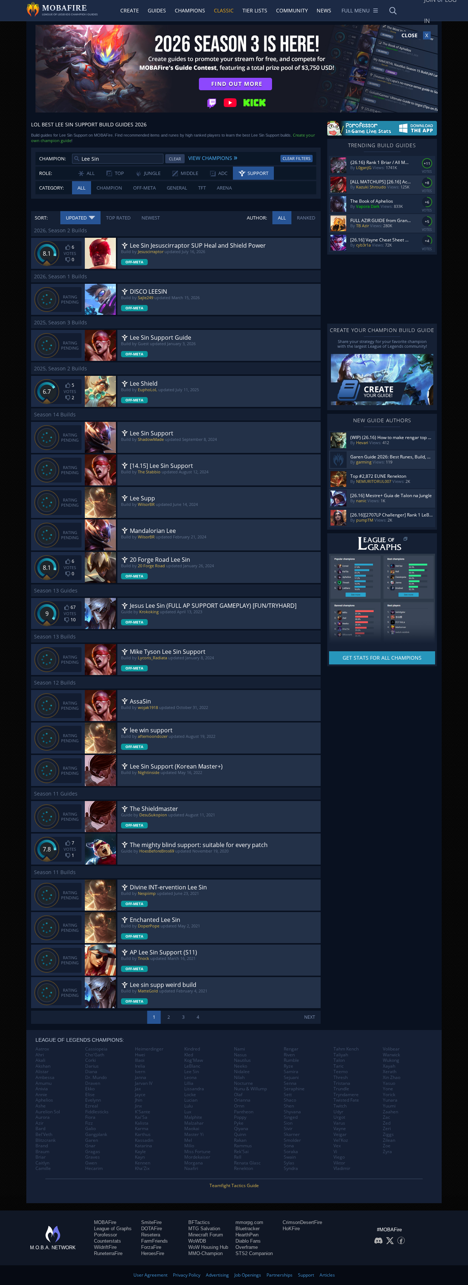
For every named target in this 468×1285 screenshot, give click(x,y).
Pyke (239, 1123)
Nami (239, 1049)
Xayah (389, 1066)
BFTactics (199, 1222)
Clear (175, 158)
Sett (288, 1095)
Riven (289, 1055)
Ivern (140, 1072)
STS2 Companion (254, 1253)
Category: (51, 187)
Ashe (40, 1106)
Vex (337, 1146)
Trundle (341, 1089)
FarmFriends (154, 1241)
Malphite (193, 1117)
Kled (188, 1055)
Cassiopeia (96, 1049)
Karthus (143, 1134)
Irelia (140, 1066)
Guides (157, 10)
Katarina (143, 1146)
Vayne (339, 1129)
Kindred (192, 1049)
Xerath (389, 1072)
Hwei (140, 1055)
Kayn (140, 1157)
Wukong (391, 1060)
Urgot (339, 1117)
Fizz (89, 1123)
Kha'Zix (142, 1168)
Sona (289, 1146)
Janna (140, 1077)
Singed (291, 1117)
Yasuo (389, 1083)
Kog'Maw (193, 1060)
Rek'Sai (241, 1152)
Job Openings (247, 1275)
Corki (90, 1060)
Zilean (389, 1140)
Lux (187, 1112)
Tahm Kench (346, 1049)
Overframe (246, 1247)
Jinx (138, 1106)
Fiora (90, 1117)
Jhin (138, 1100)
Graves (92, 1157)
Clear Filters (296, 158)
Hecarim (94, 1168)
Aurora (42, 1117)
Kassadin (144, 1140)
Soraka (291, 1152)
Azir (39, 1123)
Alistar (42, 1072)
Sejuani (291, 1077)
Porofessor (105, 1235)
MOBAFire (105, 1222)
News (324, 10)
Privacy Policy (186, 1275)
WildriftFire (105, 1247)
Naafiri (191, 1168)
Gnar (90, 1146)
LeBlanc (192, 1066)
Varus (339, 1123)
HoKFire (291, 1228)
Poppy (240, 1117)
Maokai (191, 1129)
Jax (138, 1089)
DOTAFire (151, 1228)
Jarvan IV (143, 1083)
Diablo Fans (248, 1241)
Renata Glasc (247, 1163)
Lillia (188, 1083)
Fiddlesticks (97, 1112)
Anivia (41, 1089)
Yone (388, 1089)
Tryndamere (346, 1095)
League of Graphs (113, 1228)
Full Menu (355, 10)
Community (292, 10)
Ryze (288, 1066)
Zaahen (390, 1112)
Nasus (240, 1055)
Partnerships (279, 1275)
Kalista (141, 1123)
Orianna (242, 1100)
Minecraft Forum (205, 1235)
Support (306, 1275)
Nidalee (242, 1072)
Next (309, 1017)
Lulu (188, 1106)
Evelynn (93, 1100)
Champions (190, 10)
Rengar (291, 1049)
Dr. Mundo (96, 1077)
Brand (41, 1146)
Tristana (341, 1083)
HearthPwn (246, 1235)
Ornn (239, 1106)
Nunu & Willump (250, 1089)
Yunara (390, 1100)
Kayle (140, 1152)
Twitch (340, 1106)
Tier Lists (254, 10)
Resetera (150, 1235)
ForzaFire (151, 1247)
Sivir (288, 1129)
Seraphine (294, 1089)
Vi (335, 1152)
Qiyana (241, 1129)
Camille (43, 1168)
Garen (91, 1140)
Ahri (39, 1055)
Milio (189, 1146)
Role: (45, 173)
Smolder (292, 1140)
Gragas (92, 1152)
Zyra (387, 1152)
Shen (289, 1106)
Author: (257, 217)
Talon (339, 1060)
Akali (40, 1060)
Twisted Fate (346, 1100)
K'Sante (142, 1112)
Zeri (387, 1129)
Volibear (391, 1049)
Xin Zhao (391, 1077)
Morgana (193, 1163)
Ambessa (44, 1077)
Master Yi (194, 1134)
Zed (386, 1123)
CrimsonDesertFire (302, 1222)
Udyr (338, 1112)
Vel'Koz (340, 1140)
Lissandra (194, 1089)
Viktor (339, 1163)
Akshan (42, 1066)
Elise (90, 1095)
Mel (188, 1140)
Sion (288, 1123)
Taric (338, 1066)
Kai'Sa (141, 1117)
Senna (290, 1083)
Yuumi (389, 1106)
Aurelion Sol (47, 1112)
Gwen (91, 1163)
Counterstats (107, 1241)
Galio (90, 1129)
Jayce (140, 1095)
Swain (290, 1157)
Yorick (389, 1095)
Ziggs (388, 1134)
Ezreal (91, 1106)
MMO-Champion (205, 1253)
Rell (237, 1157)
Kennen (142, 1163)
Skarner (292, 1134)
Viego (339, 1157)
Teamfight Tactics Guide (234, 1185)
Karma (141, 1129)
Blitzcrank (45, 1140)
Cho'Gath (94, 1055)
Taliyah (340, 1055)
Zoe (386, 1146)
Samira (291, 1072)
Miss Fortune (197, 1152)
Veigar (340, 1134)
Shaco (290, 1100)
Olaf (238, 1095)
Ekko (90, 1089)
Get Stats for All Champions (382, 657)
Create (129, 10)
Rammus (243, 1146)
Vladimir (341, 1168)
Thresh (340, 1077)
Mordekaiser (197, 1157)
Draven (92, 1083)
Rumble (291, 1060)
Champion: (52, 158)
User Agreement (150, 1275)
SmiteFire (151, 1222)
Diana (91, 1072)
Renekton (243, 1168)
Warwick (391, 1055)
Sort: (41, 217)
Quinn (240, 1134)
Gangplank (96, 1134)
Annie (41, 1095)
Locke (190, 1095)
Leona (190, 1077)
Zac (386, 1117)
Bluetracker (247, 1228)
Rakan (240, 1140)
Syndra (291, 1168)
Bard (40, 1129)
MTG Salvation (204, 1228)
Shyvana (292, 1112)
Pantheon (243, 1112)
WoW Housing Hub (208, 1247)
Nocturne (243, 1083)
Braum (42, 1152)
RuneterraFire (108, 1253)
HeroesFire (152, 1253)
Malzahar (194, 1123)
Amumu (43, 1083)
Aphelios (44, 1100)
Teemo (340, 1072)
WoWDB (197, 1241)
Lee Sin (191, 1072)
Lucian (190, 1100)
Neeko (240, 1066)
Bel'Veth (43, 1134)
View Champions (212, 157)
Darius (92, 1066)
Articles (327, 1275)
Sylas (289, 1163)
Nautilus (242, 1060)
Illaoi (139, 1060)
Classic (224, 10)
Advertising (217, 1275)
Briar (40, 1157)
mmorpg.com (249, 1222)
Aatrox (42, 1049)
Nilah (239, 1077)
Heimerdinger (149, 1049)
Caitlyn (42, 1163)
